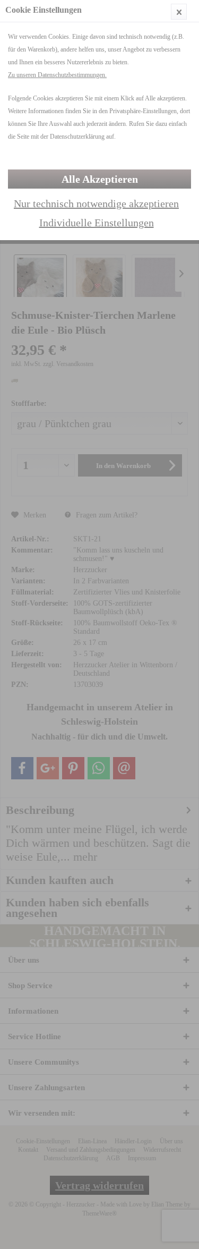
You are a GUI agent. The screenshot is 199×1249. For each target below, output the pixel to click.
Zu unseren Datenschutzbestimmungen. (57, 75)
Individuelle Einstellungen (96, 222)
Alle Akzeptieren (100, 179)
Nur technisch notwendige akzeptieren (96, 203)
